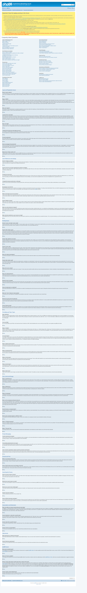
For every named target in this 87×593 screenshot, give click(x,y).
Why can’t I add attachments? (7, 70)
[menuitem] (8, 8)
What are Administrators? (43, 40)
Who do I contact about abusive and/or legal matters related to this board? (50, 80)
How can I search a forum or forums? (45, 60)
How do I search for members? (44, 63)
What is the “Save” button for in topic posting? (9, 73)
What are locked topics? (6, 85)
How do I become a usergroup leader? (45, 44)
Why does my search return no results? (45, 61)
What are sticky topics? (6, 84)
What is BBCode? (5, 78)
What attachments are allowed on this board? (46, 74)
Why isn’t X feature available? (43, 79)
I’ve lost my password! (5, 46)
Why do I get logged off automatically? (8, 47)
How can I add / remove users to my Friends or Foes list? (48, 57)
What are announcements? (6, 83)
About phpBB (4, 551)
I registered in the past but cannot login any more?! (10, 45)
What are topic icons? (5, 86)
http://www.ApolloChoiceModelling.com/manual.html (32, 17)
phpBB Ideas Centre (48, 557)
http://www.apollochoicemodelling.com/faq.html (57, 23)
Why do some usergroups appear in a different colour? (47, 45)
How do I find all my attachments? (44, 75)
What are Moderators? (42, 41)
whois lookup (4, 563)
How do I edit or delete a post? (7, 64)
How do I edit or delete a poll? (6, 68)
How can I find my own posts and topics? (45, 64)
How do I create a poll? (5, 66)
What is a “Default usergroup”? (44, 46)
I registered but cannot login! (6, 43)
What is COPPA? (5, 41)
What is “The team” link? (43, 47)
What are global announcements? (7, 82)
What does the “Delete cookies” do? (8, 48)
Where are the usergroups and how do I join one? (46, 43)
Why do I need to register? (6, 40)
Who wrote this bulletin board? (43, 78)
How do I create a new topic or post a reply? (9, 63)
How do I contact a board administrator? (45, 81)
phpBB (36, 189)
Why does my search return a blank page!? (46, 62)
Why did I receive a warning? (6, 71)
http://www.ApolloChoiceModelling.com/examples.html (17, 19)
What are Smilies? (5, 80)
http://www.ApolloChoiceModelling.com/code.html (39, 27)
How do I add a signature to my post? (8, 65)
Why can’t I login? (5, 44)
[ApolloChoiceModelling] (7, 4)
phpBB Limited (31, 550)
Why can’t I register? (5, 42)
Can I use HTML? (5, 79)
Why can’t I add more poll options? (7, 67)
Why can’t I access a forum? (6, 69)
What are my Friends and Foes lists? (45, 56)
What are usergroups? (42, 42)
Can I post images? (5, 81)
